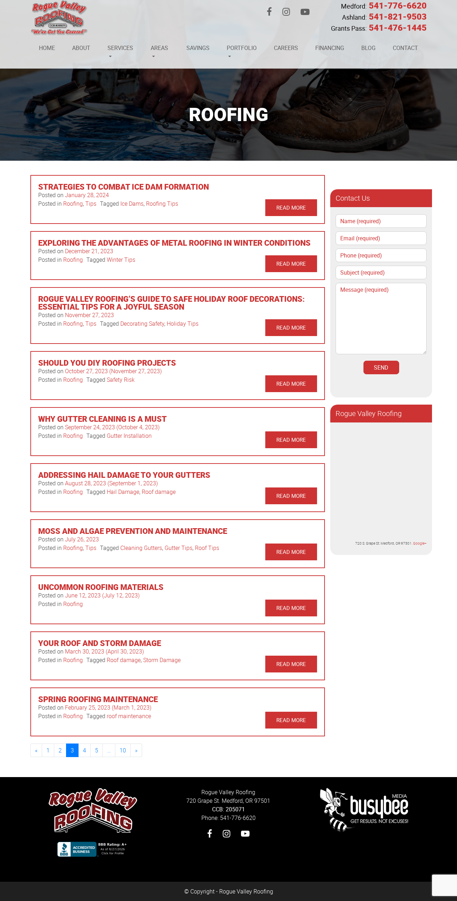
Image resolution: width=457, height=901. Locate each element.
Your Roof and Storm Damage (99, 643)
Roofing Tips (162, 203)
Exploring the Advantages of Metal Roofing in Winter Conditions (174, 242)
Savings (198, 48)
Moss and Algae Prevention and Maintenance (132, 531)
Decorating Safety (142, 323)
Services (120, 48)
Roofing (73, 203)
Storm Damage (162, 660)
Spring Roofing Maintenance (98, 699)
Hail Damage (123, 492)
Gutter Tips (178, 548)
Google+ (420, 543)
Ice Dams (132, 203)
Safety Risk (121, 380)
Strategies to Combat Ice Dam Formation (123, 186)
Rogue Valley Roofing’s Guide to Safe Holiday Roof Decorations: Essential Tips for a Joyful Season (171, 303)
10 (123, 750)
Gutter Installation (129, 436)
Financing (329, 48)
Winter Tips (121, 260)
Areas (159, 48)
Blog (368, 48)
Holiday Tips (183, 323)
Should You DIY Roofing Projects (107, 362)
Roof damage (159, 492)
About (81, 48)
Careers (286, 48)
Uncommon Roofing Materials (101, 587)
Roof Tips (207, 548)
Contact (405, 48)
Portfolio (242, 48)
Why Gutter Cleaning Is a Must (102, 419)
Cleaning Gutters (141, 548)
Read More (291, 207)
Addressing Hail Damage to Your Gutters (124, 475)
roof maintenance (129, 716)
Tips (90, 203)
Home (47, 48)
